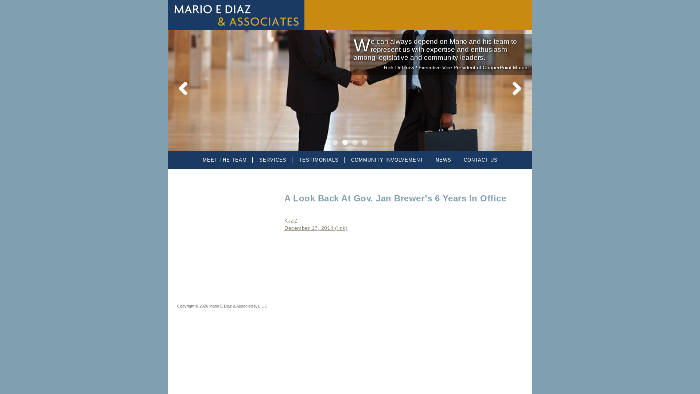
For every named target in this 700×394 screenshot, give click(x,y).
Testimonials (319, 160)
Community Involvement (387, 160)
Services (273, 160)
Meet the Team (225, 160)
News (443, 160)
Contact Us (481, 160)
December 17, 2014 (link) (315, 228)
